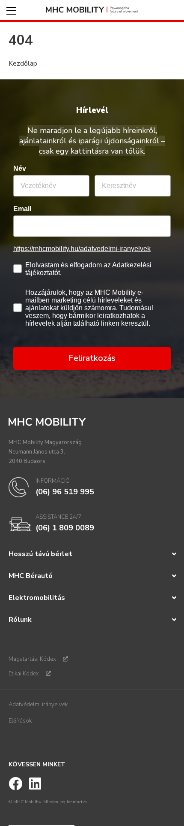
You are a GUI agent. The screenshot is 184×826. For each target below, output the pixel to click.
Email (22, 208)
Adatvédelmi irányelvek (38, 704)
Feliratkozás (92, 358)
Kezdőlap (23, 63)
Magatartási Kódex (32, 659)
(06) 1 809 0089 (65, 528)
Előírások (20, 721)
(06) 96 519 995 (65, 492)
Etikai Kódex (24, 674)
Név (19, 168)
